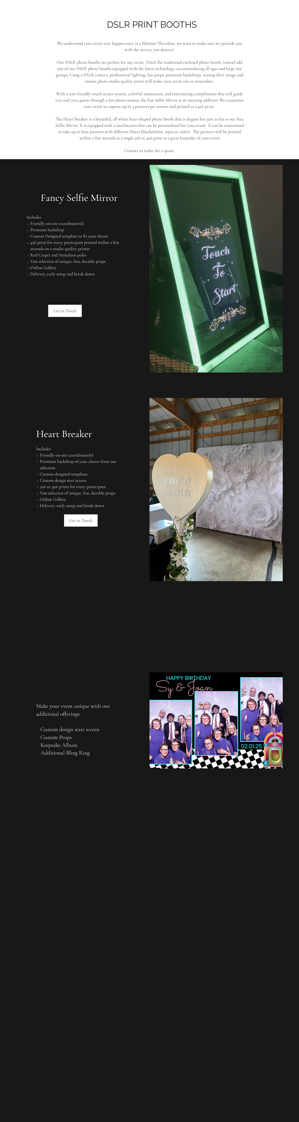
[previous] (7, 854)
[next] (291, 854)
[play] (290, 946)
